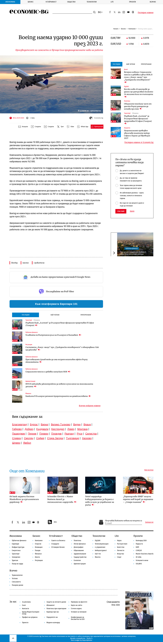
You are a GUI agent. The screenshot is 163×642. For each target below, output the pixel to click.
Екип (24, 605)
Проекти (132, 2)
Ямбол (27, 442)
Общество (71, 2)
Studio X (89, 638)
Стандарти (55, 544)
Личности (120, 550)
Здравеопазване (80, 554)
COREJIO (139, 550)
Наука (119, 540)
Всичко (153, 2)
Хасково (87, 438)
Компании (132, 29)
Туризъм (15, 560)
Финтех (97, 557)
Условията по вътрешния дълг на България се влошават (51, 335)
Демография (78, 547)
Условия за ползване (78, 612)
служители (39, 263)
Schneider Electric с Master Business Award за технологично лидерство (60, 499)
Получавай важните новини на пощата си (123, 521)
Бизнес (30, 2)
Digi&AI (97, 540)
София (40, 438)
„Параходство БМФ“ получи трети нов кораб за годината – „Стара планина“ (138, 499)
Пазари (37, 550)
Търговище (72, 438)
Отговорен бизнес (58, 547)
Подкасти (139, 544)
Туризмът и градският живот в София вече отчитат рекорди (133, 253)
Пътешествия (122, 544)
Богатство (120, 547)
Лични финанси (80, 544)
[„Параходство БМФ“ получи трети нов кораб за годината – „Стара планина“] (138, 485)
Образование (79, 550)
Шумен (16, 442)
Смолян (28, 438)
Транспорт (15, 554)
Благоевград (19, 424)
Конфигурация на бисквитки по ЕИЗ (78, 618)
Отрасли (38, 544)
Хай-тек (98, 554)
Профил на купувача (29, 617)
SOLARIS (139, 564)
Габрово (17, 429)
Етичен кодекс (76, 608)
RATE (137, 547)
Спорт (119, 557)
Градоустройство (80, 557)
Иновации (39, 547)
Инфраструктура (18, 547)
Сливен (16, 438)
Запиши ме (149, 522)
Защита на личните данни (56, 602)
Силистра (91, 433)
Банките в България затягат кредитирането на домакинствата (56, 396)
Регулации (39, 560)
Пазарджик (18, 433)
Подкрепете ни (52, 617)
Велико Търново (60, 424)
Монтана (82, 429)
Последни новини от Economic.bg (138, 142)
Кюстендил (57, 429)
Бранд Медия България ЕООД (30, 613)
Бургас (34, 424)
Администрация (80, 564)
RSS (55, 522)
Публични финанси (132, 248)
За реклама (26, 602)
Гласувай (120, 211)
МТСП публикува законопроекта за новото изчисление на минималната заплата (59, 385)
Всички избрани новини (89, 406)
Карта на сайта (76, 605)
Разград (69, 433)
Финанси (38, 554)
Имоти (37, 557)
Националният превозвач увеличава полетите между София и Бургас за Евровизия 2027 (137, 134)
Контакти (25, 608)
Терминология (17, 575)
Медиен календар (53, 622)
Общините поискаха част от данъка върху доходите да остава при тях (138, 106)
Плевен (43, 433)
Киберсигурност (101, 550)
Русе (79, 433)
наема (26, 263)
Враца (87, 424)
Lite (112, 2)
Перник (32, 433)
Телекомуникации (101, 544)
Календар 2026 (141, 540)
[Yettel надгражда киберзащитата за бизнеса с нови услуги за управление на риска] (100, 485)
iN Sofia (138, 557)
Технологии (92, 2)
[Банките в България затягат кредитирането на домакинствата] (17, 398)
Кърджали (42, 429)
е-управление (100, 547)
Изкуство (120, 554)
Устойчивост (51, 2)
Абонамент (50, 605)
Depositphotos (87, 640)
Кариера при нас (52, 612)
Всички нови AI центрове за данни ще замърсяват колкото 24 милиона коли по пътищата (138, 91)
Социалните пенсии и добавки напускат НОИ (46, 372)
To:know (15, 578)
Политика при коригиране (56, 608)
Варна (44, 424)
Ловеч (70, 429)
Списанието (16, 582)
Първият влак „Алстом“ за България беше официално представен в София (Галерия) (59, 324)
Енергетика (16, 550)
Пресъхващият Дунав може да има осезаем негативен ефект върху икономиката (56, 360)
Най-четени (55, 315)
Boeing (14, 263)
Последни (25, 315)
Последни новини (145, 13)
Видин (77, 424)
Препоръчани (85, 315)
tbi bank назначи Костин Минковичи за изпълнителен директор (24, 499)
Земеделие (16, 557)
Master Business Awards (144, 554)
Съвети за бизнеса (58, 540)
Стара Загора (55, 438)
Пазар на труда (17, 564)
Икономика (10, 2)
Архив (132, 211)
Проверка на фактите (79, 602)
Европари (15, 544)
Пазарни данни (17, 585)
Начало (115, 29)
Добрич (29, 429)
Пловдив (56, 433)
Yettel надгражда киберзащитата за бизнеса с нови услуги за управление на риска (99, 500)
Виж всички (148, 470)
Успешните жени (142, 560)
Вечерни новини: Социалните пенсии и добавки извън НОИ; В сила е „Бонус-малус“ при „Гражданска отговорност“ (138, 76)
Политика (77, 540)
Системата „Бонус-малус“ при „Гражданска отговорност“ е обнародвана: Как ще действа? (62, 348)
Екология (77, 560)
